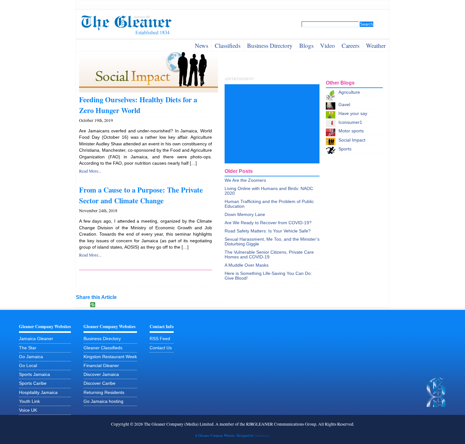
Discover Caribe (99, 383)
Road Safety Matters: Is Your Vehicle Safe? (268, 231)
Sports (344, 149)
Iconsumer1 (350, 122)
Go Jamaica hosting (103, 401)
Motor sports (351, 131)
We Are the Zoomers (245, 180)
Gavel (344, 104)
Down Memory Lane (245, 214)
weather (376, 45)
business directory (270, 45)
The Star (27, 348)
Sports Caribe (32, 383)
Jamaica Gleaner (36, 338)
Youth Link (29, 401)
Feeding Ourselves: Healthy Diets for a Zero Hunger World (138, 105)
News (201, 45)
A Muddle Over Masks (247, 265)
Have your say (352, 113)
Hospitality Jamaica (38, 392)
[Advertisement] (272, 123)
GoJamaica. (262, 435)
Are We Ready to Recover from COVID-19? (268, 222)
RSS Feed (160, 338)
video (327, 45)
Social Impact (351, 140)
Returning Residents (104, 392)
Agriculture (349, 92)
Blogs (306, 45)
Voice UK (28, 410)
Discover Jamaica (101, 374)
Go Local (28, 365)
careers (350, 45)
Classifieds (227, 45)
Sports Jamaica (34, 374)
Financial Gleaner (101, 365)
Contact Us (161, 348)
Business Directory (102, 338)
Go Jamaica (31, 356)
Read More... (90, 171)
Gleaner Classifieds (103, 348)
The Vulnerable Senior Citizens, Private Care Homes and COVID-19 (269, 254)
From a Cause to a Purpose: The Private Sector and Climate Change (141, 195)
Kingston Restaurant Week (110, 356)
